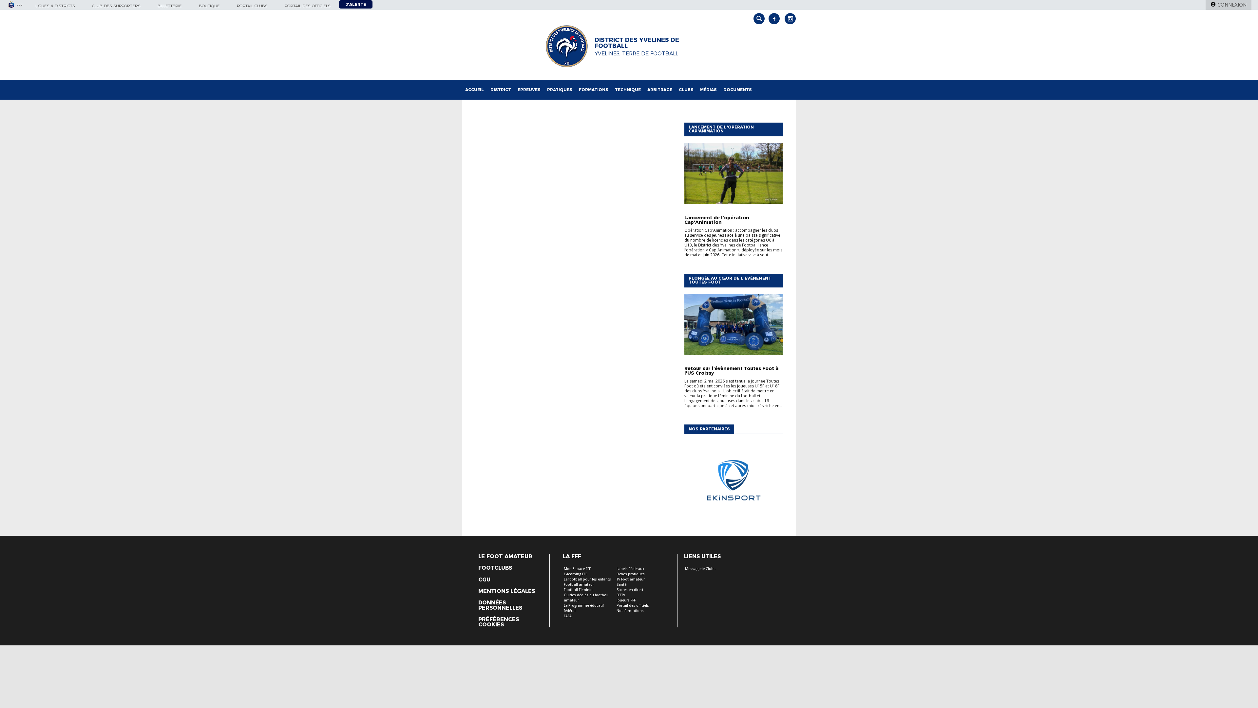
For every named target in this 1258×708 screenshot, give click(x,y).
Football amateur (579, 584)
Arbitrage (659, 89)
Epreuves (529, 89)
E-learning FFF (575, 574)
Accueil (474, 89)
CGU (484, 579)
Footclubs (495, 568)
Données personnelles (500, 605)
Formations (593, 89)
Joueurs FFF (626, 600)
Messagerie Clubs (700, 569)
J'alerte (356, 4)
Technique (628, 89)
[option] (733, 482)
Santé (621, 584)
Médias (708, 89)
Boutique (209, 6)
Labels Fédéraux (630, 569)
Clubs (686, 89)
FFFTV (621, 595)
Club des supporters (116, 6)
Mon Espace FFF (577, 569)
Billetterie (170, 6)
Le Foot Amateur (505, 556)
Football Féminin (578, 590)
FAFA (568, 616)
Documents (737, 89)
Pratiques (559, 89)
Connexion (1232, 5)
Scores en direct (630, 590)
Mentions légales (506, 591)
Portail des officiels (308, 6)
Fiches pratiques (631, 574)
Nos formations (630, 611)
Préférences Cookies (498, 622)
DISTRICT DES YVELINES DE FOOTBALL (637, 42)
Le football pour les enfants (587, 579)
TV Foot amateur (631, 579)
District (500, 89)
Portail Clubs (252, 6)
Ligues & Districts (55, 6)
